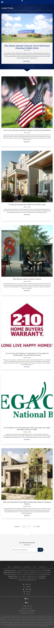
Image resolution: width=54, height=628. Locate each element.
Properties (17, 567)
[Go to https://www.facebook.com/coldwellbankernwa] (27, 584)
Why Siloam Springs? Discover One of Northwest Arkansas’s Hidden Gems (27, 47)
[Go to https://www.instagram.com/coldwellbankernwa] (27, 589)
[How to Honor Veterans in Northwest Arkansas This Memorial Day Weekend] (27, 102)
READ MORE (27, 61)
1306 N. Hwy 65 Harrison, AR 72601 (28, 576)
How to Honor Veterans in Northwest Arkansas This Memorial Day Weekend (27, 130)
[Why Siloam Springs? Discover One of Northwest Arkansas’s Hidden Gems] (27, 28)
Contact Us (42, 567)
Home (9, 567)
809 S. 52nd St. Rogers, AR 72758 (27, 578)
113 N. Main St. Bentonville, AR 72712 (32, 572)
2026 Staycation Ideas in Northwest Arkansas (27, 279)
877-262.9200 (47, 572)
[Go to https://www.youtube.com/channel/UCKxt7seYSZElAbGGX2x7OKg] (27, 592)
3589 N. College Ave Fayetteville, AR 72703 (29, 574)
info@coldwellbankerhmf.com (27, 580)
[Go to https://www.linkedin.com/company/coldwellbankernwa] (27, 587)
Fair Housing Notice (27, 613)
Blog (34, 567)
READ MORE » (27, 141)
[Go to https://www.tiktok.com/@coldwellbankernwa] (27, 594)
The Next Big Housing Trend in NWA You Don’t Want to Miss (27, 204)
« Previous (16, 526)
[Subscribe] (40, 550)
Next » (38, 526)
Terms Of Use (27, 606)
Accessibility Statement (27, 610)
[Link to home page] (27, 2)
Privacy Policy (27, 608)
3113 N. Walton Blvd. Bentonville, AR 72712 (29, 570)
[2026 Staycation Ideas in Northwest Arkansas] (27, 250)
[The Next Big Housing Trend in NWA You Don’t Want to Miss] (27, 176)
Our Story (27, 567)
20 (34, 526)
